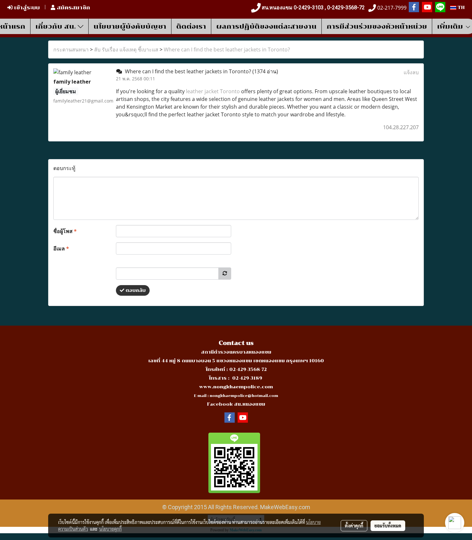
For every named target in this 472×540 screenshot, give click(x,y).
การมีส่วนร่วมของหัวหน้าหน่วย (377, 26)
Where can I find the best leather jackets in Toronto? (227, 49)
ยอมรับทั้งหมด (387, 525)
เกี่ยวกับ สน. (56, 26)
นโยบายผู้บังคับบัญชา (129, 26)
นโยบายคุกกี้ (110, 529)
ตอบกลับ (135, 290)
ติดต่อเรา (191, 26)
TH (460, 7)
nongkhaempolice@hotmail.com (244, 396)
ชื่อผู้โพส (65, 231)
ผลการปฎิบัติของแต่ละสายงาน (266, 26)
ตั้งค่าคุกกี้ (354, 525)
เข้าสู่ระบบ (26, 7)
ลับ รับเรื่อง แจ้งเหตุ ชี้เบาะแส (126, 49)
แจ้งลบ (411, 72)
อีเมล (61, 248)
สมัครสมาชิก (72, 7)
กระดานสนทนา (71, 49)
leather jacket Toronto (213, 91)
